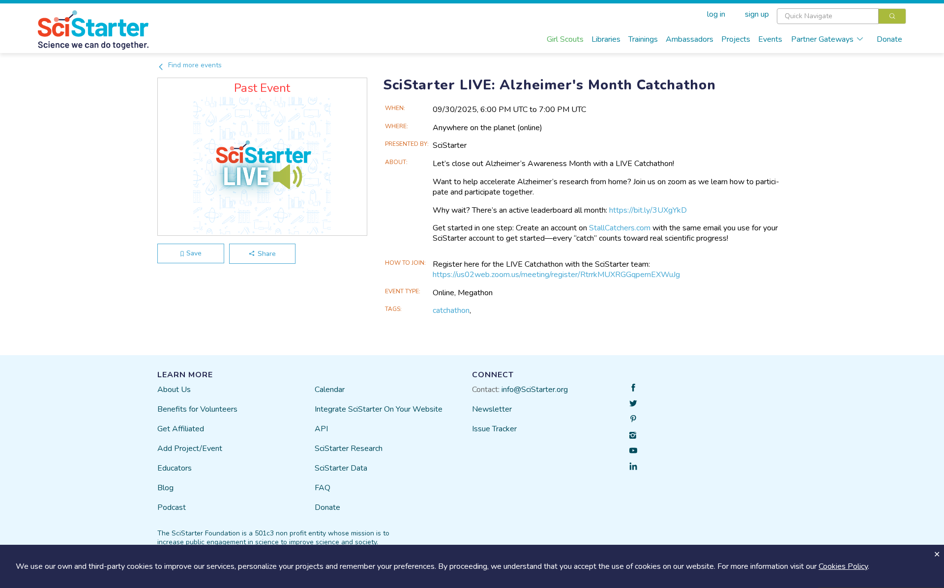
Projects (735, 39)
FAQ (322, 487)
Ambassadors (689, 39)
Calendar (330, 389)
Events (770, 39)
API (321, 428)
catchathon (451, 310)
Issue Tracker (494, 428)
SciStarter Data (341, 468)
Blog (165, 487)
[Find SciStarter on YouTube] (633, 450)
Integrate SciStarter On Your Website (378, 409)
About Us (174, 389)
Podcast (171, 507)
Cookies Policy (843, 566)
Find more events (194, 65)
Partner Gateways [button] (822, 39)
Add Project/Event (189, 448)
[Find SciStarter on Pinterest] (633, 419)
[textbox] (828, 16)
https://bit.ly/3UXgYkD (648, 210)
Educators (174, 468)
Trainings (643, 39)
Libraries (605, 39)
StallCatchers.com (619, 228)
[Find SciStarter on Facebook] (633, 388)
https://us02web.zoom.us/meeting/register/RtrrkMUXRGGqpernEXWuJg (556, 274)
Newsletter (492, 409)
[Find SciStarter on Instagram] (633, 435)
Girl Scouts (565, 39)
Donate (889, 39)
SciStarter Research (349, 448)
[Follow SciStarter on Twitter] (633, 403)
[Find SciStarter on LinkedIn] (633, 466)
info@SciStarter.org (535, 389)
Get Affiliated (180, 428)
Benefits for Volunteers (197, 409)
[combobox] (841, 16)
